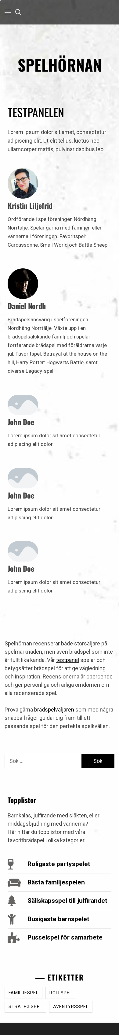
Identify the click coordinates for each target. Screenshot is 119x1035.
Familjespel (23, 992)
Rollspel (60, 992)
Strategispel (25, 1006)
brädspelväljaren (54, 709)
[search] (18, 12)
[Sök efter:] (43, 761)
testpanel (67, 660)
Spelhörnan (60, 64)
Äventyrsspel (70, 1006)
